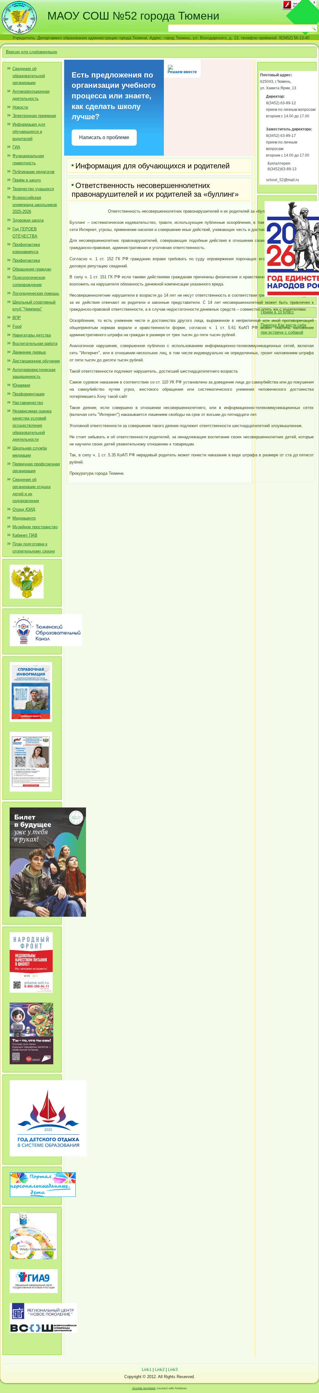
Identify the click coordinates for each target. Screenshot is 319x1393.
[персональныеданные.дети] (42, 1199)
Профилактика (26, 260)
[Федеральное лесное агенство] (26, 601)
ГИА (16, 147)
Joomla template (144, 1388)
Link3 (173, 1369)
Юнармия (21, 385)
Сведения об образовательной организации (28, 75)
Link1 (146, 1369)
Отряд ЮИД (23, 509)
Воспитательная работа (34, 343)
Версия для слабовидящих (31, 51)
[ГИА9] (33, 1295)
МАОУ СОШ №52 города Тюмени (133, 15)
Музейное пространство (35, 527)
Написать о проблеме (104, 137)
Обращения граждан (31, 269)
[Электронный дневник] (33, 1261)
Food (16, 326)
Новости (20, 107)
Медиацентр (24, 518)
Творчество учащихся (33, 188)
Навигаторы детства (31, 335)
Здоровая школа (28, 220)
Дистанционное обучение (36, 361)
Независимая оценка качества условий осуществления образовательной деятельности (31, 425)
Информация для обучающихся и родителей (28, 131)
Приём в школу (26, 180)
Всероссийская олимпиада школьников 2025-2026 (34, 204)
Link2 (159, 1369)
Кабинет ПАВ (24, 535)
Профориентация (28, 394)
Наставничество (27, 402)
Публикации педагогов (33, 171)
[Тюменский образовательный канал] (46, 648)
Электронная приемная (34, 115)
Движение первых (29, 352)
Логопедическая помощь (35, 293)
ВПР (16, 317)
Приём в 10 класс (277, 312)
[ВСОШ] (43, 1335)
